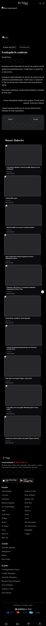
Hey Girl (5, 538)
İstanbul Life (29, 499)
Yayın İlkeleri (6, 593)
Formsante (5, 499)
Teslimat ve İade (7, 589)
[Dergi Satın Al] (17, 624)
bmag (19, 605)
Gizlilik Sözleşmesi (9, 573)
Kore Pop (28, 503)
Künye (4, 555)
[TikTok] (28, 472)
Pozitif (27, 507)
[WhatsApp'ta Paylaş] (13, 61)
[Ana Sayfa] (6, 458)
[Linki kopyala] (22, 61)
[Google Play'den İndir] (26, 480)
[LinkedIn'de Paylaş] (17, 61)
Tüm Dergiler (6, 491)
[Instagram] (4, 472)
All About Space (31, 526)
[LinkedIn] (22, 472)
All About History (8, 507)
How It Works (30, 495)
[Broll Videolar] (28, 624)
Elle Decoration (30, 522)
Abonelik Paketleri (8, 547)
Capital (27, 534)
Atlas (3, 510)
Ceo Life (5, 495)
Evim (4, 530)
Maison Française (8, 503)
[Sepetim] (40, 3)
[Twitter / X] (16, 472)
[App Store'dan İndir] (10, 480)
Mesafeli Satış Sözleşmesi (11, 581)
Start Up (28, 510)
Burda (4, 522)
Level (27, 518)
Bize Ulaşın (6, 559)
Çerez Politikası (7, 585)
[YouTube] (10, 472)
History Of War (30, 491)
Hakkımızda (6, 551)
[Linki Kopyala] (33, 125)
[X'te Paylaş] (8, 61)
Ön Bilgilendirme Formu (10, 569)
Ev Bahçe (5, 526)
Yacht (27, 514)
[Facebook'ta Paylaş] (4, 61)
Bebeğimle (28, 530)
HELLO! (5, 534)
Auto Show (6, 514)
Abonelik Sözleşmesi (9, 577)
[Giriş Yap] (39, 624)
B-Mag (4, 518)
